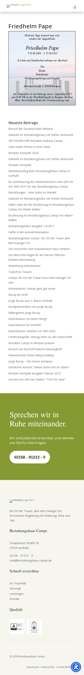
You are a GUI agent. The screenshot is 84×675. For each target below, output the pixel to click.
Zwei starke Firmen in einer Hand (29, 147)
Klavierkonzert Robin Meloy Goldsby (31, 355)
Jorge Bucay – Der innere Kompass (30, 361)
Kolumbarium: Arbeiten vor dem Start (31, 331)
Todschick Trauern (20, 272)
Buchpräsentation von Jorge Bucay (30, 306)
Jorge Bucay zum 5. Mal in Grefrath (30, 301)
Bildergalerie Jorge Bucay (24, 313)
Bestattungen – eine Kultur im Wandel (32, 192)
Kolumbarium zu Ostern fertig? (27, 319)
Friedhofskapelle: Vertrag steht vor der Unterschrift (40, 337)
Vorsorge (15, 588)
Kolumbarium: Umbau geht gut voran (31, 288)
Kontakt (15, 599)
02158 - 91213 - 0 (29, 457)
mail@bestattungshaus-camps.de (31, 560)
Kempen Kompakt (19, 165)
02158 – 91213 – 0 (21, 555)
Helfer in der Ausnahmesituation (28, 232)
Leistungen (16, 594)
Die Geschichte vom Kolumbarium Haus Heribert (39, 249)
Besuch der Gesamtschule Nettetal (30, 129)
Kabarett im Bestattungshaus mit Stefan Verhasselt (40, 135)
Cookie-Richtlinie (65, 667)
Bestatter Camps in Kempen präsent (31, 343)
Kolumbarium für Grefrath (24, 325)
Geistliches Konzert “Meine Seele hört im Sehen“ (38, 367)
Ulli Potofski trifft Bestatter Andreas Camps (35, 141)
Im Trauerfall (18, 583)
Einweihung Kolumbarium (24, 266)
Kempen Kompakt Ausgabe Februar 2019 (34, 373)
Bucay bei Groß (18, 295)
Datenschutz (48, 667)
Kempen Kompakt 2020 (23, 153)
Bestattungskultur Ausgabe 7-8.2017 (31, 226)
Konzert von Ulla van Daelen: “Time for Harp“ (36, 379)
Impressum (33, 667)
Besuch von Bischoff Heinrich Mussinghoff (35, 349)
